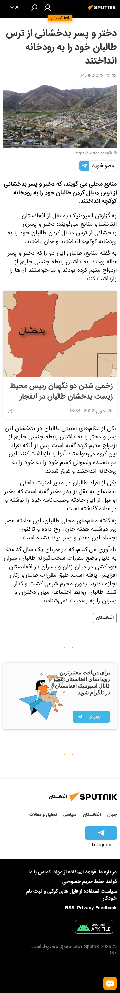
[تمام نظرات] (110, 983)
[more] (11, 411)
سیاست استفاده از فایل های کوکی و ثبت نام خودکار (71, 895)
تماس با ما (39, 872)
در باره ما (108, 872)
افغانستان (105, 618)
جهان (112, 814)
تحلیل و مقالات (43, 814)
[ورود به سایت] (47, 7)
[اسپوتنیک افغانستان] (103, 11)
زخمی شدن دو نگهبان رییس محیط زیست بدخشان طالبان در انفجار (61, 391)
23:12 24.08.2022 (98, 76)
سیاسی (69, 814)
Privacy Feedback (97, 908)
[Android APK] (94, 928)
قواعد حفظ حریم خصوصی (89, 881)
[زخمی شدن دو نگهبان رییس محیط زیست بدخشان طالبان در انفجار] (60, 334)
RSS (69, 908)
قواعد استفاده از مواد (74, 872)
